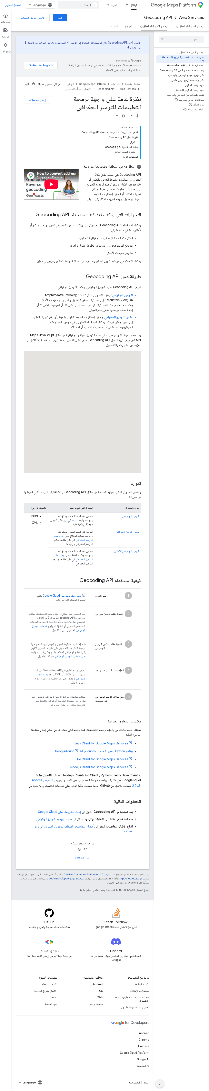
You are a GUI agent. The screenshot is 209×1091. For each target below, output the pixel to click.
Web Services (191, 17)
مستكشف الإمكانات (139, 990)
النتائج (75, 520)
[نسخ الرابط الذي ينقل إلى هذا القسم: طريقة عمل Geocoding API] (82, 276)
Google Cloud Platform (134, 1052)
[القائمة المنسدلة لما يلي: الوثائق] (125, 5)
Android (98, 984)
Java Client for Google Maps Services (101, 743)
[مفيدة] (33, 84)
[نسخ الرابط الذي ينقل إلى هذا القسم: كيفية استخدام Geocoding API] (75, 580)
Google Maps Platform (92, 84)
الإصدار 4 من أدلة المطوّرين (190, 26)
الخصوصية (134, 1082)
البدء (60, 18)
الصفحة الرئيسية (133, 84)
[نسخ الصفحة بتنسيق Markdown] (123, 115)
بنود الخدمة (51, 1003)
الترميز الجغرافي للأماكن (126, 551)
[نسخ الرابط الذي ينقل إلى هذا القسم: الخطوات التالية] (110, 801)
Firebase (143, 1046)
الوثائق (133, 5)
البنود (146, 1082)
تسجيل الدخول (13, 5)
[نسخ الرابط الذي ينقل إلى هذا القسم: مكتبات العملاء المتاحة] (104, 721)
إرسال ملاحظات (37, 100)
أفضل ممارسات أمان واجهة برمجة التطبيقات (132, 999)
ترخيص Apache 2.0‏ (131, 878)
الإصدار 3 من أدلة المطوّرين (154, 26)
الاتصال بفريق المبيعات (32, 18)
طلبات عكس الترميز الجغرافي (70, 656)
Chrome (144, 1039)
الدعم (54, 997)
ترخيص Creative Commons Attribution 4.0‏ (87, 874)
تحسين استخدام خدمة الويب (134, 1007)
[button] (112, 166)
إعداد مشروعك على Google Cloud (59, 812)
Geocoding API (158, 17)
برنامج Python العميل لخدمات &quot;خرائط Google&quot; (94, 751)
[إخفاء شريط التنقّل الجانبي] (160, 1084)
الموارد (114, 26)
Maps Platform (181, 5)
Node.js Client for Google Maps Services (99, 767)
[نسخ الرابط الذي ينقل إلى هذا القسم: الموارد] (127, 483)
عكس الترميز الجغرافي (127, 531)
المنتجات (115, 84)
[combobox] (78, 5)
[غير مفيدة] (27, 84)
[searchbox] (181, 39)
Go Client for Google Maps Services (102, 759)
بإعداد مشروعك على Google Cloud (62, 595)
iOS (101, 990)
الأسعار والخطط (49, 984)
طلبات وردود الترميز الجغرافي (54, 819)
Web (100, 997)
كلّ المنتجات (143, 1065)
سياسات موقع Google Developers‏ (65, 878)
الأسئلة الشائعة (142, 984)
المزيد (114, 5)
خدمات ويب (96, 1003)
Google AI (143, 1059)
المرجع (128, 26)
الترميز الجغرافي (130, 516)
